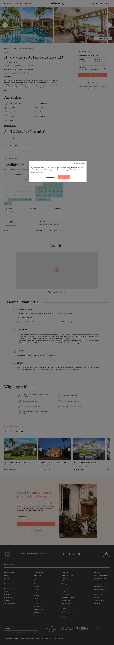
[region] (58, 171)
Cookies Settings (50, 177)
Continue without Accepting (79, 163)
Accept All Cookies (64, 177)
